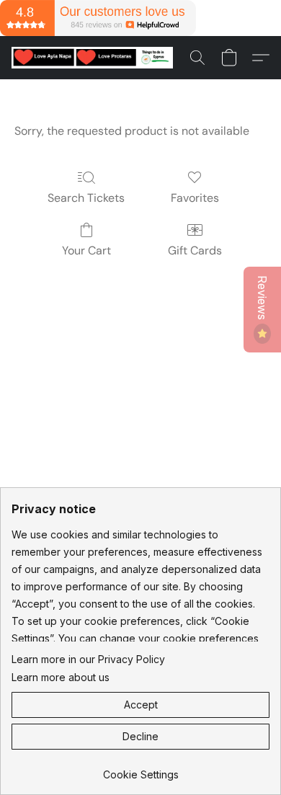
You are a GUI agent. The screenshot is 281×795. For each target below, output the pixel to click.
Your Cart (86, 250)
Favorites (195, 197)
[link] (140, 769)
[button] (97, 57)
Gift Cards (195, 250)
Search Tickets (86, 197)
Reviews (262, 299)
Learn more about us (61, 677)
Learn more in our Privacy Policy (88, 659)
